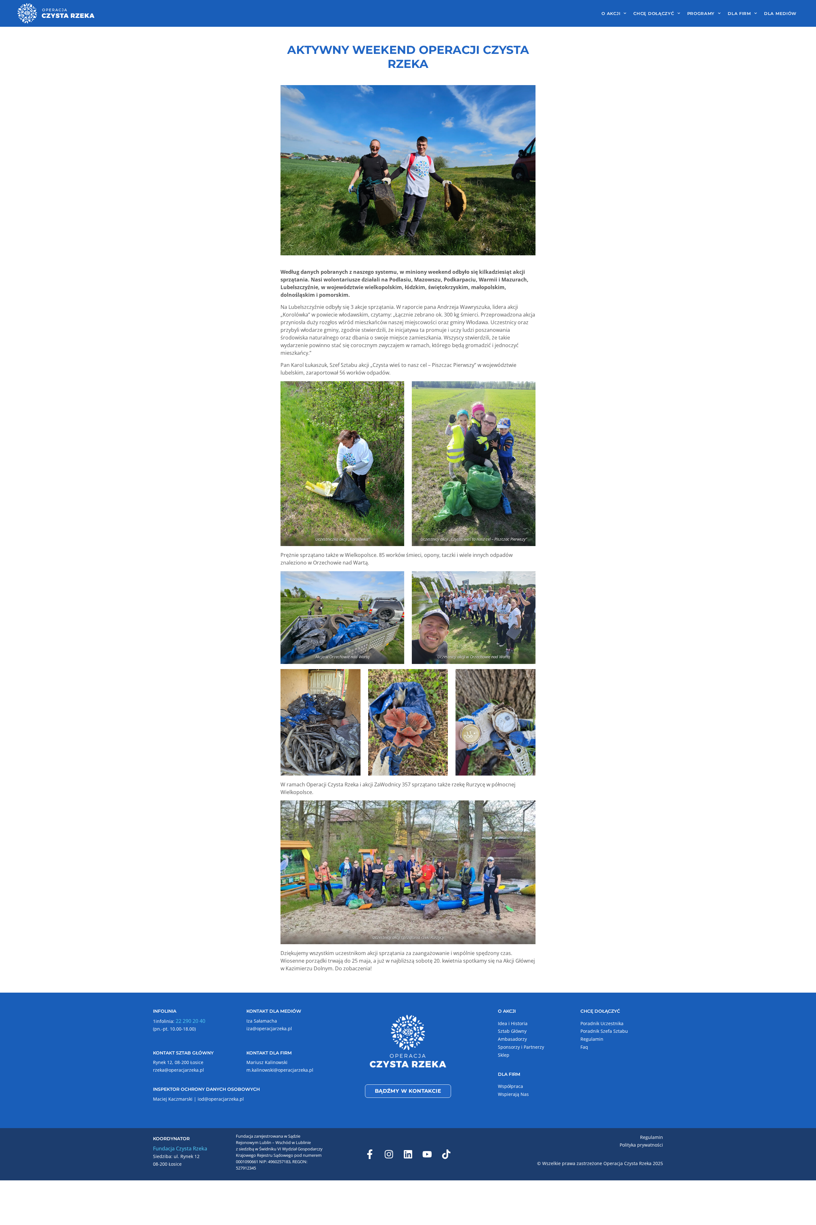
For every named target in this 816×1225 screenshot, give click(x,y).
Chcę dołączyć (653, 13)
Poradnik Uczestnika (601, 1023)
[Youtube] (427, 1154)
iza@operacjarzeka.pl (269, 1028)
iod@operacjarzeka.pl (221, 1099)
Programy (701, 13)
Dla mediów (780, 13)
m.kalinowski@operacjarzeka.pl (279, 1070)
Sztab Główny (512, 1031)
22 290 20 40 (190, 1020)
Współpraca (510, 1086)
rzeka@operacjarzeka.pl (178, 1070)
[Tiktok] (446, 1154)
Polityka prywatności (641, 1145)
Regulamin (591, 1039)
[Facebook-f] (370, 1154)
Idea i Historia (513, 1023)
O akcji (610, 13)
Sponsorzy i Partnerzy (521, 1047)
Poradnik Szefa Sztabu (604, 1031)
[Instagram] (389, 1154)
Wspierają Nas (513, 1094)
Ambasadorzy (512, 1039)
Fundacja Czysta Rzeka (180, 1148)
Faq (584, 1047)
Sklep (503, 1055)
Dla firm (739, 13)
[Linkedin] (408, 1154)
